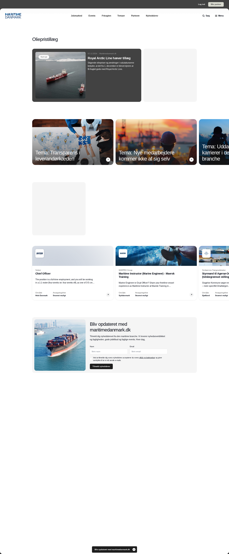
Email (132, 346)
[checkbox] (91, 359)
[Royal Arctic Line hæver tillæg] (86, 75)
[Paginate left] (34, 142)
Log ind (201, 4)
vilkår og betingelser (147, 358)
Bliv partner (216, 4)
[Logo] (13, 15)
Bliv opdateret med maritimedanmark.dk (112, 549)
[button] (108, 159)
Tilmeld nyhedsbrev (101, 366)
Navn (92, 346)
